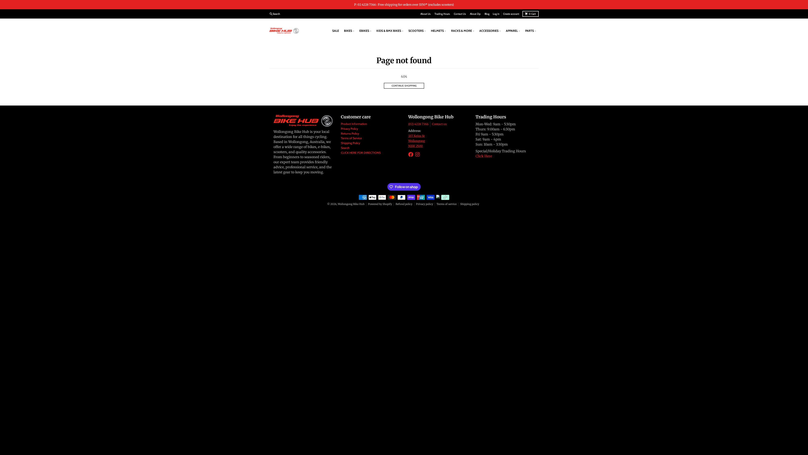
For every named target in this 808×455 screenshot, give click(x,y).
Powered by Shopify (380, 204)
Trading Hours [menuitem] (442, 13)
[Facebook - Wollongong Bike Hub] (410, 154)
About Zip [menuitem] (475, 13)
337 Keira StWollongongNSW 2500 (416, 141)
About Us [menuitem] (425, 13)
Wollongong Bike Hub (351, 204)
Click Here (484, 156)
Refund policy (404, 204)
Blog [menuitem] (487, 13)
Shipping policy (469, 204)
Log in (496, 13)
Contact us (439, 124)
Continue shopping (404, 85)
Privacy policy (424, 204)
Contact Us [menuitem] (460, 13)
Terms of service (447, 204)
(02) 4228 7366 (418, 124)
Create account (511, 13)
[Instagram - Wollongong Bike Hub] (417, 154)
